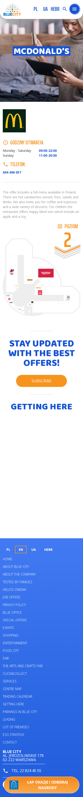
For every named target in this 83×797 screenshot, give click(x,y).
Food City (11, 650)
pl (36, 9)
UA (45, 9)
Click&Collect (15, 673)
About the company (19, 574)
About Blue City (16, 566)
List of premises (16, 727)
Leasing (9, 719)
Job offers (11, 597)
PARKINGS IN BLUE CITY (20, 712)
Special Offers (15, 620)
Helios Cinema (14, 589)
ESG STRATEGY (13, 734)
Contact (10, 742)
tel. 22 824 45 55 (26, 770)
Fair (6, 658)
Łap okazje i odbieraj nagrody (47, 785)
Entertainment (15, 643)
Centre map (12, 689)
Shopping (10, 635)
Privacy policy (14, 605)
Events (8, 628)
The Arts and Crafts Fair (23, 666)
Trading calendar (17, 696)
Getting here (13, 704)
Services (10, 681)
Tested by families (17, 582)
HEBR (55, 9)
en (21, 549)
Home (7, 559)
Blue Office (12, 612)
